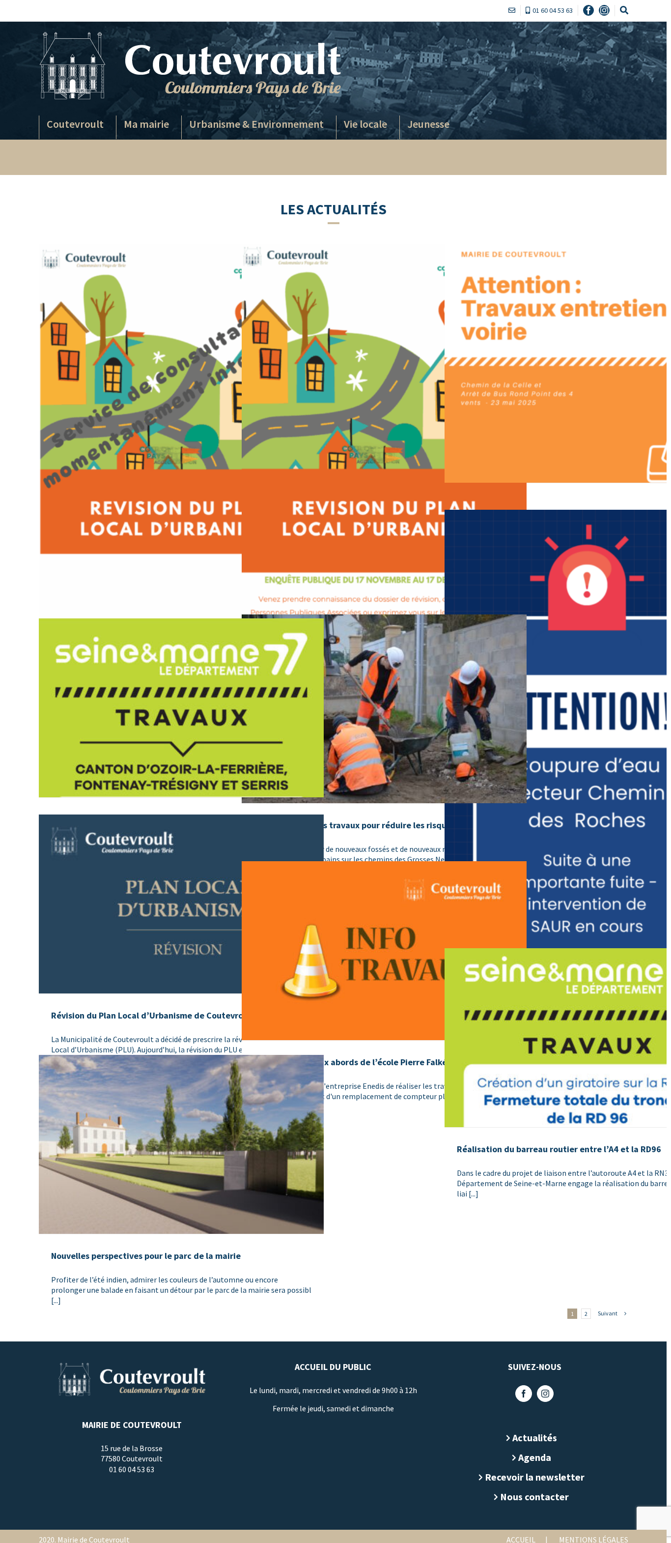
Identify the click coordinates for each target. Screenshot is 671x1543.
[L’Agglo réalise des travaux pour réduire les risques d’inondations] (384, 708)
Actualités (534, 1437)
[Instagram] (545, 1393)
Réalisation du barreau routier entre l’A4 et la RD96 (559, 1149)
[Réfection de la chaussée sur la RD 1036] (181, 707)
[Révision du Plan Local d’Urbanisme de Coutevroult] (181, 904)
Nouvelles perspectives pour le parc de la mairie (146, 1255)
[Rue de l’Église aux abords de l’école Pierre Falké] (384, 950)
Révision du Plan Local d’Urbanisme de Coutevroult (152, 1015)
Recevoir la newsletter (535, 1477)
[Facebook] (523, 1393)
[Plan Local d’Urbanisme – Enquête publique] (181, 445)
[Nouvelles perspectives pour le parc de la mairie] (181, 1144)
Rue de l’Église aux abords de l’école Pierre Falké (350, 1062)
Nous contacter (534, 1496)
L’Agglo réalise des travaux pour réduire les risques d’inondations (383, 825)
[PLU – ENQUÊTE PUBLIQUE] (384, 445)
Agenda (534, 1457)
